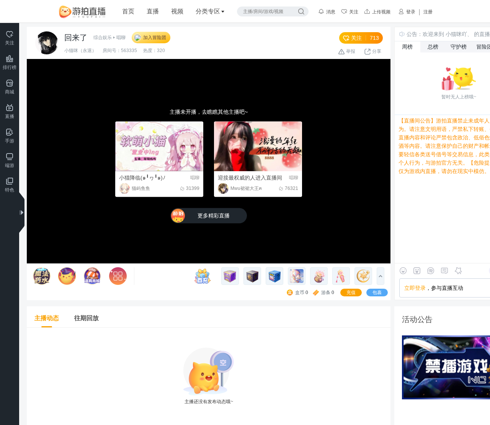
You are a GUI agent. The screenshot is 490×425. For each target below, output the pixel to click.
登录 (410, 12)
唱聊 (121, 37)
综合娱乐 (102, 37)
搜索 (301, 11)
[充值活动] (204, 276)
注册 (428, 12)
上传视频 (381, 12)
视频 (177, 11)
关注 (353, 12)
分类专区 (208, 11)
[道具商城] (92, 276)
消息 (330, 12)
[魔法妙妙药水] (42, 276)
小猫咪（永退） (80, 50)
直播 (153, 11)
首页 (128, 11)
